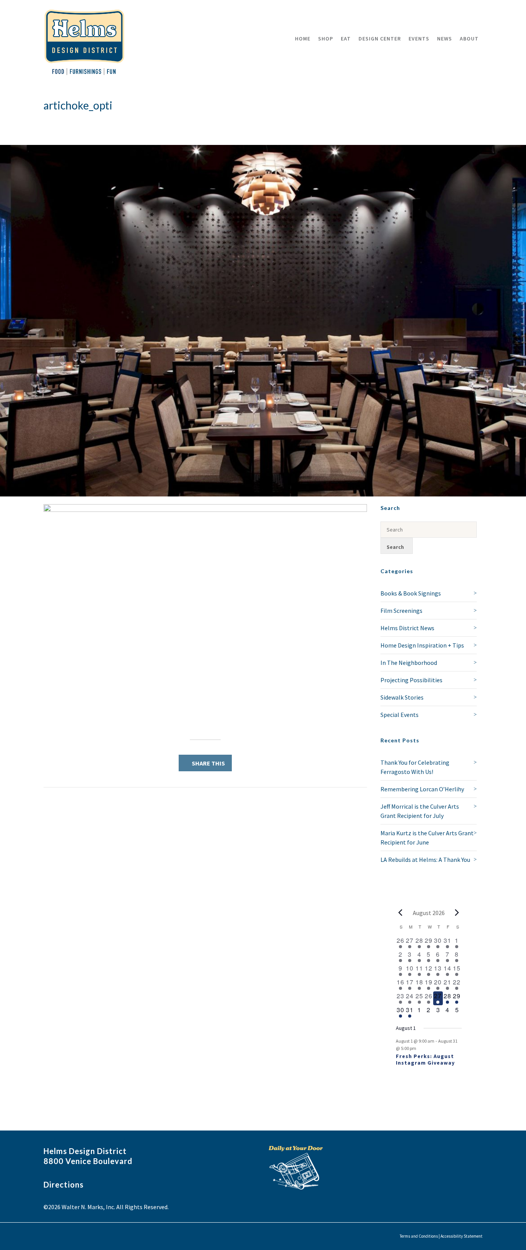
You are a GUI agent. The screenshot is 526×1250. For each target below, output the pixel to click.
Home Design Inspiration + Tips (422, 645)
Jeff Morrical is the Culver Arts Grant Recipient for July (419, 810)
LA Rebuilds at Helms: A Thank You (425, 859)
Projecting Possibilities (411, 680)
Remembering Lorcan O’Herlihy (422, 789)
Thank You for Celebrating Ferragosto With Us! (414, 767)
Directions (64, 1184)
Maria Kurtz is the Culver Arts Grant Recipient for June (427, 837)
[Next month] (457, 912)
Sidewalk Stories (402, 697)
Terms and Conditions (419, 1236)
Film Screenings (401, 610)
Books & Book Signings (410, 593)
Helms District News (407, 628)
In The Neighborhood (408, 662)
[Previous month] (400, 912)
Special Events (399, 714)
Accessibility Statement (461, 1236)
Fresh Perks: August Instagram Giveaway (425, 1059)
